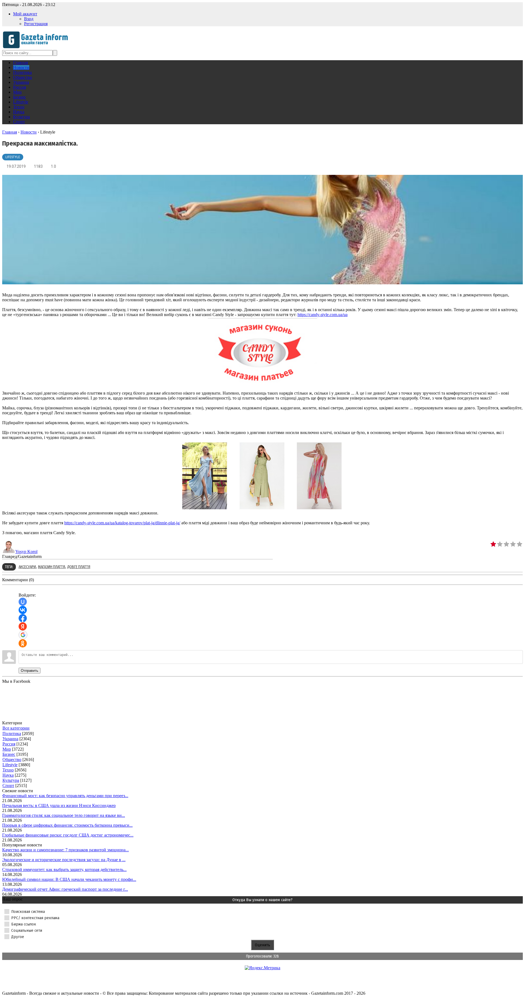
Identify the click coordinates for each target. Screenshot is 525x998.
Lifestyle (12, 157)
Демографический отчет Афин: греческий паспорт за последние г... (65, 889)
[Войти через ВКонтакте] (23, 610)
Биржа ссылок (23, 924)
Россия (8, 744)
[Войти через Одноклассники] (23, 643)
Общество (11, 759)
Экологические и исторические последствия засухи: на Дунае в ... (64, 859)
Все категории (16, 728)
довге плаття (78, 567)
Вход (28, 18)
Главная (9, 132)
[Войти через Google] (23, 634)
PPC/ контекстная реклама (35, 917)
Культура (10, 780)
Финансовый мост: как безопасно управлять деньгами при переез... (65, 795)
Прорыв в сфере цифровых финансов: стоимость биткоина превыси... (67, 825)
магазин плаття (51, 567)
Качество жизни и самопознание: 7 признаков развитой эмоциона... (65, 849)
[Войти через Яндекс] (23, 626)
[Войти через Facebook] (23, 618)
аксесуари (27, 567)
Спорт (8, 785)
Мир (6, 749)
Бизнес (8, 754)
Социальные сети (26, 930)
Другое (17, 936)
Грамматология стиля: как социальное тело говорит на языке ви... (63, 815)
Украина (10, 738)
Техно (8, 770)
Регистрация (36, 23)
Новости (29, 132)
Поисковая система (28, 911)
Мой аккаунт (25, 13)
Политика (11, 733)
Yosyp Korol (26, 551)
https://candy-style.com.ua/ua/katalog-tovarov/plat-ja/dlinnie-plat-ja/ (122, 522)
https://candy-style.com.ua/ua (323, 314)
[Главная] (37, 47)
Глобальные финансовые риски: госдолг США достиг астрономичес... (67, 835)
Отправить (29, 671)
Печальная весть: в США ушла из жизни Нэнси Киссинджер (59, 805)
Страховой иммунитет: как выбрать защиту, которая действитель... (64, 869)
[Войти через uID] (23, 602)
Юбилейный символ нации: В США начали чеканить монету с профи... (69, 879)
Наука (8, 775)
